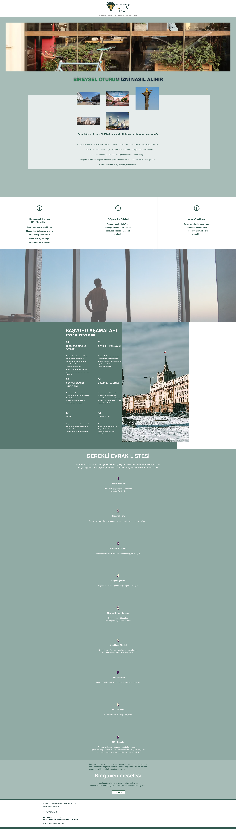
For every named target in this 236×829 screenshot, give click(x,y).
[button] (121, 15)
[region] (118, 146)
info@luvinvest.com (54, 806)
